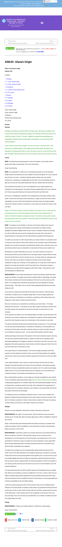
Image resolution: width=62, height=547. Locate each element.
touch (46, 5)
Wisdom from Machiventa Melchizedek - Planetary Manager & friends (16, 21)
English (48, 1)
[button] (42, 23)
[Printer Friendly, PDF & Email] (10, 48)
